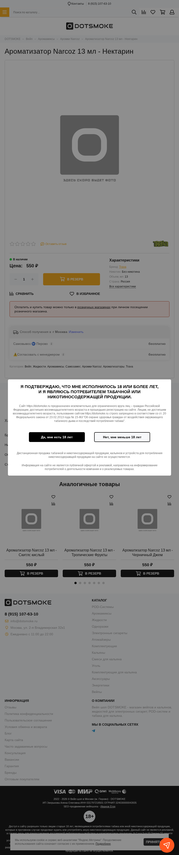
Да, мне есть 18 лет (57, 437)
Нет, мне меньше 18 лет (122, 437)
